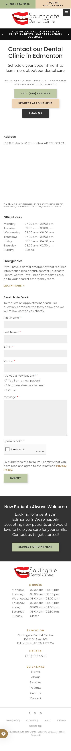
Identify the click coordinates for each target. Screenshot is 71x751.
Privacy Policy (13, 720)
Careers (35, 693)
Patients (35, 687)
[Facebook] (29, 713)
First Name (12, 317)
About (35, 677)
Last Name (12, 332)
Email (8, 346)
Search (47, 720)
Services (35, 682)
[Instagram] (35, 713)
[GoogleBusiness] (41, 713)
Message (11, 397)
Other (11, 390)
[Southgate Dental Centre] (35, 18)
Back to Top (35, 725)
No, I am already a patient (25, 385)
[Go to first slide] (68, 34)
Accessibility (32, 720)
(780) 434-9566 (35, 656)
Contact (35, 698)
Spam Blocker (13, 441)
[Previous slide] (2, 34)
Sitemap (61, 720)
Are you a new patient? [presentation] (21, 375)
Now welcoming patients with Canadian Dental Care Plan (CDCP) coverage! (35, 34)
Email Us (35, 113)
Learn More (13, 286)
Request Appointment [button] (53, 4)
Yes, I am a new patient (23, 380)
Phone (9, 361)
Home (35, 671)
